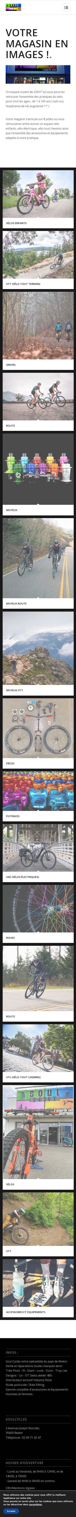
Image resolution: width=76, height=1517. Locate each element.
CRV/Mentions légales (20, 1488)
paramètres (35, 1504)
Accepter (11, 1511)
